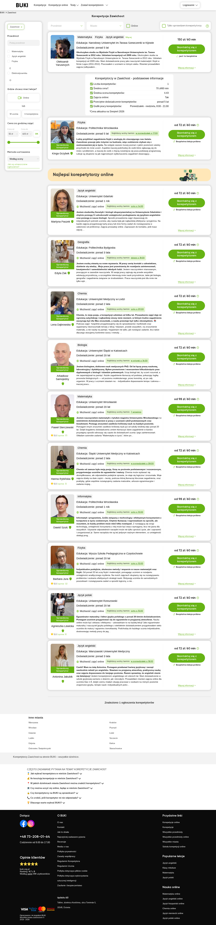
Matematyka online (171, 894)
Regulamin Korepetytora (68, 861)
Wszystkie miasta (171, 842)
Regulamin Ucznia (65, 866)
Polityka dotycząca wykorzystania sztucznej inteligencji (72, 878)
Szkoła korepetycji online (174, 846)
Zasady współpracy (66, 856)
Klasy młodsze (169, 868)
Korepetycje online (58, 5)
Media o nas (63, 846)
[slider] (8, 142)
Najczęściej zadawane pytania (71, 837)
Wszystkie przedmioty (173, 832)
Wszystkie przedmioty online (176, 837)
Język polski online (171, 918)
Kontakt (60, 827)
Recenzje (61, 842)
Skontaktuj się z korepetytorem (187, 49)
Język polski (168, 877)
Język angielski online (173, 898)
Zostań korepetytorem (92, 5)
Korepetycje (168, 827)
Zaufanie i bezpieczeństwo (69, 885)
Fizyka (15, 61)
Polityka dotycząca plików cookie (72, 871)
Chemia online (169, 908)
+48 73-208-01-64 (35, 836)
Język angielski (19, 56)
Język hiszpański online (173, 903)
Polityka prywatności (66, 851)
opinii (29, 874)
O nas (60, 822)
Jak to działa (63, 832)
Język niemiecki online (173, 913)
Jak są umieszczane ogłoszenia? (17, 165)
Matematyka (17, 51)
